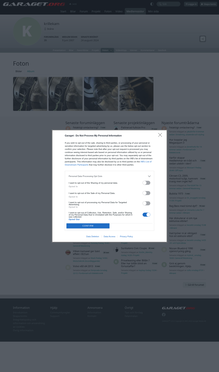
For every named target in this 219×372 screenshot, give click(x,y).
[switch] (146, 183)
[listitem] (109, 176)
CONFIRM (88, 226)
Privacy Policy (126, 236)
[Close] (161, 136)
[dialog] (109, 186)
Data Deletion (92, 236)
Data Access (109, 236)
